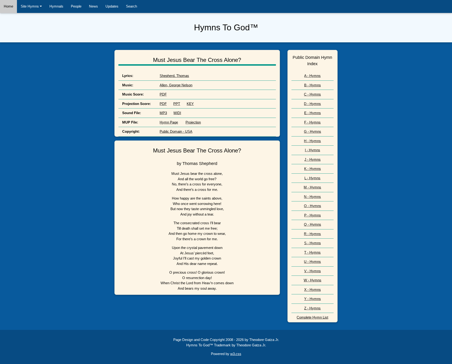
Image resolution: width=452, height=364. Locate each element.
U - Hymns (312, 262)
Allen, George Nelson (176, 85)
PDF (163, 94)
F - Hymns (312, 122)
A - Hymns (312, 76)
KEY (190, 104)
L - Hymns (312, 178)
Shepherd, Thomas (174, 76)
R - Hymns (312, 234)
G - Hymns (312, 131)
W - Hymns (312, 280)
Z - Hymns (312, 308)
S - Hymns (312, 243)
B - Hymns (312, 85)
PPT (176, 104)
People (76, 6)
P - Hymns (312, 215)
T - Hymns (312, 252)
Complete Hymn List (312, 317)
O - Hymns (312, 206)
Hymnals (56, 6)
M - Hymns (312, 187)
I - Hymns (312, 150)
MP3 (163, 113)
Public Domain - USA (176, 131)
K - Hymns (312, 169)
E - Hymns (312, 113)
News (93, 6)
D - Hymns (312, 104)
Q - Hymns (312, 224)
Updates (111, 6)
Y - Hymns (312, 299)
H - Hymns (312, 141)
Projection (193, 122)
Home (8, 6)
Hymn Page (169, 122)
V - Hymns (312, 271)
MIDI (177, 113)
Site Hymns (30, 6)
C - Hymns (312, 94)
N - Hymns (312, 197)
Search (131, 6)
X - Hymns (312, 290)
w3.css (235, 354)
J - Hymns (312, 159)
